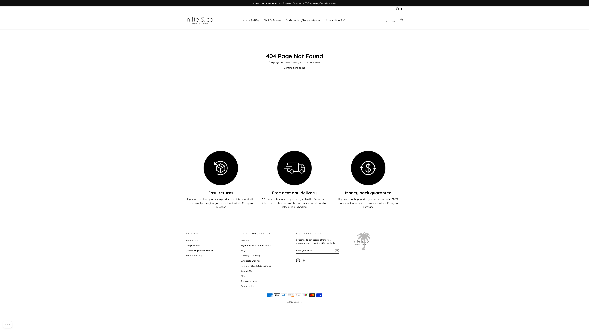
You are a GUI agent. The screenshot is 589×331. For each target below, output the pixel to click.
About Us (245, 240)
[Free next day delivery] (294, 168)
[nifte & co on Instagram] (298, 260)
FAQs (243, 250)
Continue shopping (294, 67)
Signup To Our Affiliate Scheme (256, 245)
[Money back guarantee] (368, 168)
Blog (243, 276)
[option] (294, 3)
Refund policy (247, 286)
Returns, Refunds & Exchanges (256, 265)
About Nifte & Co (336, 20)
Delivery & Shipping (250, 255)
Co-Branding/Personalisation (303, 20)
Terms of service (249, 281)
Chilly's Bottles (272, 20)
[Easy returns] (221, 168)
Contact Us (246, 271)
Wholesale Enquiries (250, 260)
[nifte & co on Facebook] (304, 260)
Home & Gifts (251, 20)
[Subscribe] (337, 250)
